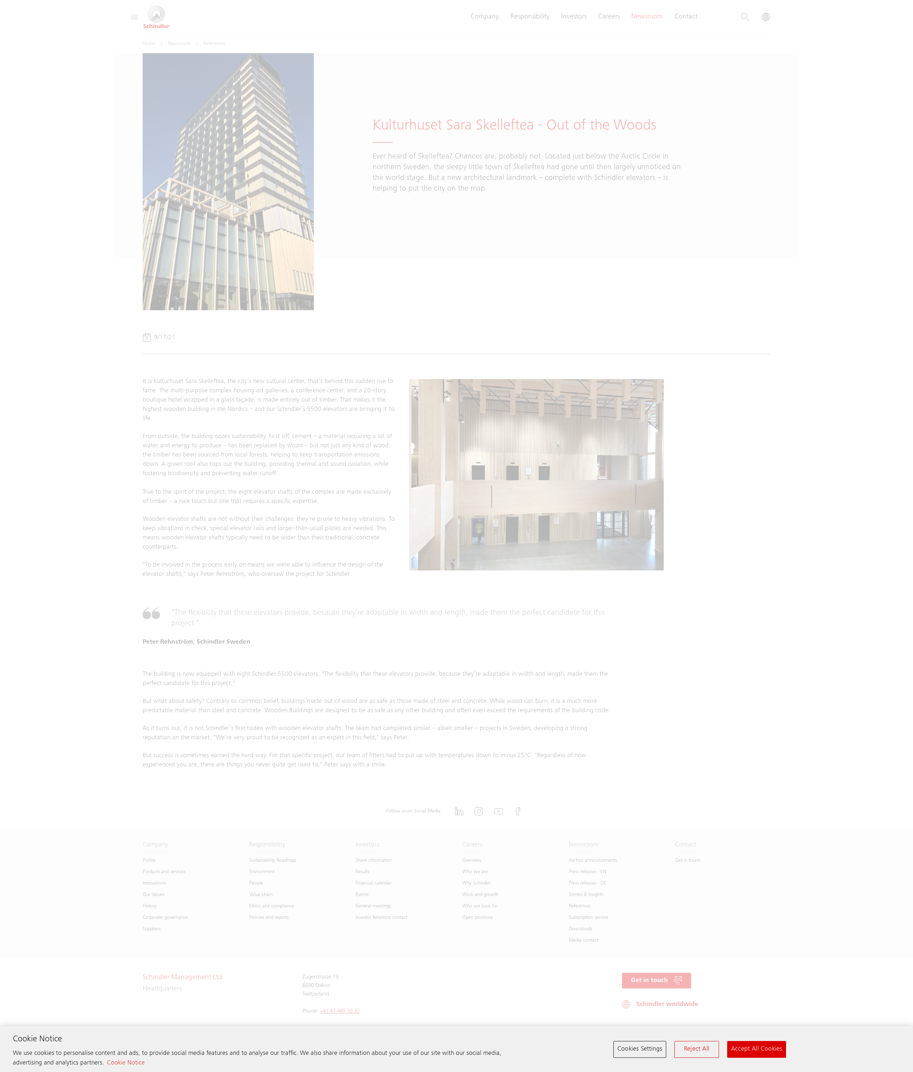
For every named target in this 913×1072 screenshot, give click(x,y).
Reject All (696, 1049)
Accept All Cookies (756, 1049)
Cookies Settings (639, 1049)
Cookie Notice (126, 1063)
